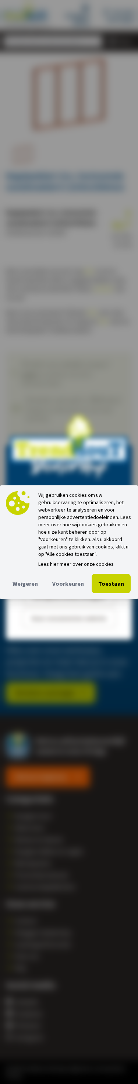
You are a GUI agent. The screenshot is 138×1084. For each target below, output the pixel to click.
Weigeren (25, 583)
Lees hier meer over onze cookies (76, 564)
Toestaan (111, 583)
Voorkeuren (68, 583)
